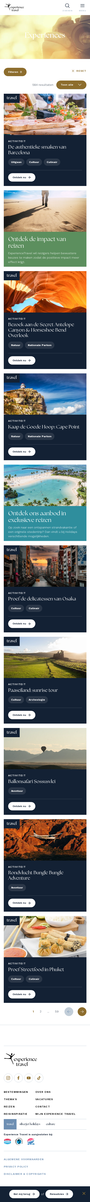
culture (50, 1124)
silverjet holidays (29, 1124)
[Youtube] (28, 1078)
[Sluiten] (83, 1194)
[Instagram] (8, 1078)
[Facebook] (18, 1078)
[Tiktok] (39, 1078)
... (48, 1011)
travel (10, 1124)
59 (57, 1011)
